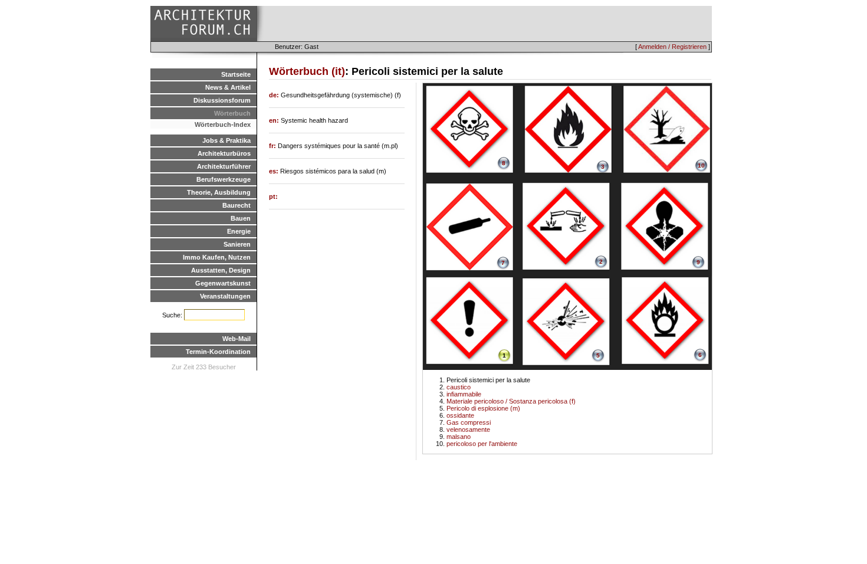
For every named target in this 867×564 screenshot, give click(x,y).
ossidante (460, 415)
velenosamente (468, 429)
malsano (458, 436)
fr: (273, 145)
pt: (273, 196)
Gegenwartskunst (223, 283)
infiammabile (463, 394)
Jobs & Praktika (226, 140)
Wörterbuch (232, 113)
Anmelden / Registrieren (672, 46)
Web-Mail (236, 338)
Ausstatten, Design (221, 270)
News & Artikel (228, 87)
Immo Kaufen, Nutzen (217, 257)
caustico (458, 387)
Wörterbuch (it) (307, 71)
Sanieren (237, 244)
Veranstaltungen (225, 296)
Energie (239, 231)
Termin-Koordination (218, 351)
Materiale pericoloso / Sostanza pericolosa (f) (511, 401)
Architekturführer (224, 166)
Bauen (241, 218)
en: (275, 120)
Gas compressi (468, 422)
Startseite (236, 74)
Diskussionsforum (222, 100)
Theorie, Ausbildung (219, 192)
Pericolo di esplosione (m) (483, 408)
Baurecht (236, 205)
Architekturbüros (224, 153)
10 (701, 165)
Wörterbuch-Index (223, 124)
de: (275, 95)
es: (274, 171)
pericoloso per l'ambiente (481, 443)
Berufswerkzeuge (223, 179)
